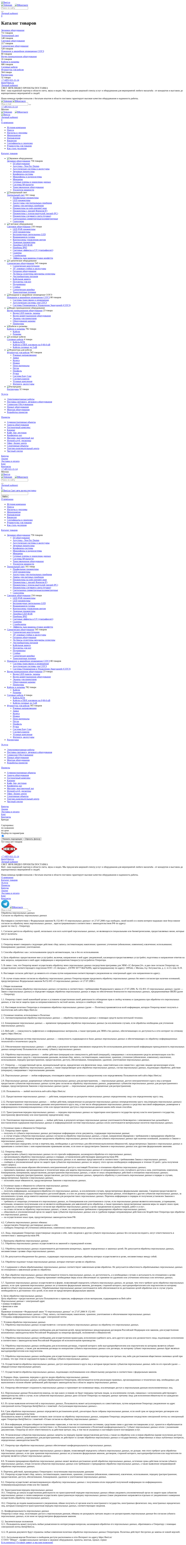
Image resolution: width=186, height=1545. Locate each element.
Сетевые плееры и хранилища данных (32, 182)
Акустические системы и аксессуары (31, 169)
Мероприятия (13, 135)
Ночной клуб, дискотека (19, 440)
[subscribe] (30, 104)
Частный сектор (15, 451)
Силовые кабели (15, 339)
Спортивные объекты (17, 446)
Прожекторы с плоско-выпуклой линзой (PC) (35, 213)
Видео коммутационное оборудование (32, 316)
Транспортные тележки (24, 292)
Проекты (5, 417)
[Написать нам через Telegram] (8, 5)
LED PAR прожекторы (24, 229)
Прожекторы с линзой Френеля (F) (30, 211)
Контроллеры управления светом (29, 239)
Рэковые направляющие (25, 355)
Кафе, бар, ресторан (17, 432)
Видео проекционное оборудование (25, 310)
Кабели (16, 331)
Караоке (11, 430)
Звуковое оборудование (18, 161)
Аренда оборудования (18, 425)
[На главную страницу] (5, 2)
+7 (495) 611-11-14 (10, 80)
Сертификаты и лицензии (20, 143)
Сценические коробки (24, 289)
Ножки (16, 363)
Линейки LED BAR (23, 245)
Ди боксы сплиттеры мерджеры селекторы (34, 274)
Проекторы (18, 323)
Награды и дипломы (17, 132)
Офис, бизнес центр (17, 443)
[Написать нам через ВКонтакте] (21, 5)
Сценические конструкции (26, 266)
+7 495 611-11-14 (9, 107)
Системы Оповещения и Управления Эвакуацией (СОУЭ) (42, 305)
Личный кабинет (9, 13)
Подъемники (19, 284)
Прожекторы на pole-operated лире (30, 208)
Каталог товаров (9, 153)
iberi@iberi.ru (7, 82)
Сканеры (17, 253)
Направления (13, 138)
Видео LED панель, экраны (26, 313)
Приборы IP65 (20, 247)
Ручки (16, 373)
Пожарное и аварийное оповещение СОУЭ (28, 297)
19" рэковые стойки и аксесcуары (29, 268)
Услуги (4, 394)
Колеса (16, 360)
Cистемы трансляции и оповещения (31, 300)
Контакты (6, 466)
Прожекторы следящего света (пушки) (32, 216)
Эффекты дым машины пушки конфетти (33, 258)
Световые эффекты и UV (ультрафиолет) (33, 250)
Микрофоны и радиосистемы (27, 176)
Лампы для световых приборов (28, 205)
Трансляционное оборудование (28, 187)
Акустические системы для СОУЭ (30, 302)
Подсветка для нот (22, 281)
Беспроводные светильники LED (29, 234)
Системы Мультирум (23, 184)
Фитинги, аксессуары (23, 384)
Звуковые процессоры (24, 171)
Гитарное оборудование (24, 271)
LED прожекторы (21, 200)
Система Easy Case (22, 376)
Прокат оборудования (18, 407)
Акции (4, 458)
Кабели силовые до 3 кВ (25, 347)
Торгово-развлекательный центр (23, 448)
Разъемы (17, 334)
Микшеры (18, 179)
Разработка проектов (17, 412)
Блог (3, 464)
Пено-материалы (21, 365)
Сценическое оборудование (20, 263)
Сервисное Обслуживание (20, 404)
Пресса (10, 130)
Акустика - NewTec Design (26, 166)
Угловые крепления (22, 381)
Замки (16, 357)
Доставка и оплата (10, 461)
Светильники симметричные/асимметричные (35, 218)
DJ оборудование (21, 163)
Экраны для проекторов (25, 318)
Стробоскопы (19, 255)
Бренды (5, 456)
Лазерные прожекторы (24, 242)
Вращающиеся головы (24, 237)
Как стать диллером (17, 148)
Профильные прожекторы (26, 197)
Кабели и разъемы (16, 329)
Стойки (16, 287)
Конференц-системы (23, 174)
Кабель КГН (19, 342)
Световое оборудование (19, 226)
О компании (7, 122)
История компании (16, 127)
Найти (5, 496)
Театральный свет (16, 195)
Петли (16, 368)
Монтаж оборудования (18, 409)
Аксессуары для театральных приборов (32, 203)
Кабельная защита (22, 279)
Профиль (17, 371)
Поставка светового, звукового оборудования (29, 401)
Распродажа (13, 389)
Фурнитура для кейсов (18, 352)
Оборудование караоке (24, 321)
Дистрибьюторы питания (25, 276)
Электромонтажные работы (20, 399)
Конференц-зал (14, 435)
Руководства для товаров (19, 146)
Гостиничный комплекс (19, 427)
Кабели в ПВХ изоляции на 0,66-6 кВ (31, 344)
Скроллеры (18, 221)
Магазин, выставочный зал (20, 438)
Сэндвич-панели (21, 378)
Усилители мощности (23, 190)
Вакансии (12, 140)
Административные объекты (21, 422)
